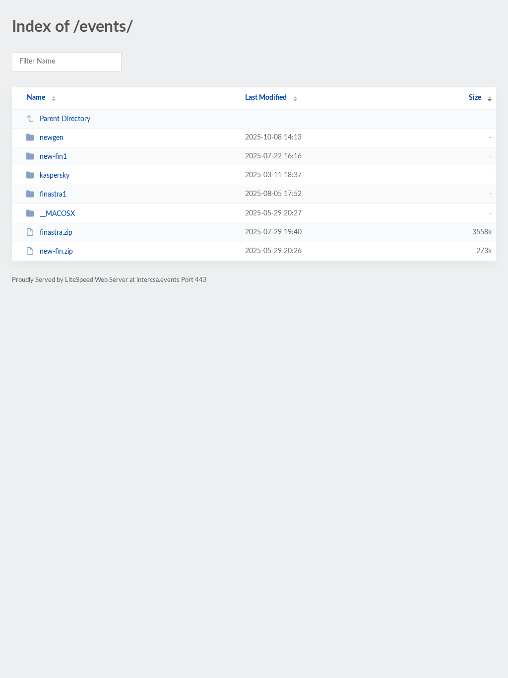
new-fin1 (53, 156)
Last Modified (266, 97)
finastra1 (53, 194)
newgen (52, 138)
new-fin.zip (56, 251)
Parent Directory (65, 119)
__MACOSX (57, 213)
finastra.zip (56, 232)
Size (475, 97)
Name (36, 97)
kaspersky (54, 175)
